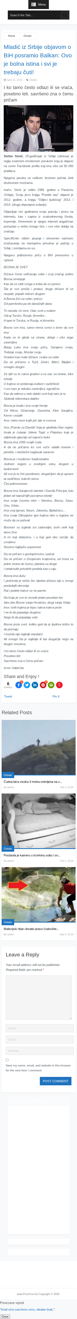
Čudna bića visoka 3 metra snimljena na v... (33, 781)
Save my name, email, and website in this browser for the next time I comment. (38, 1068)
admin (10, 787)
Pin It (56, 696)
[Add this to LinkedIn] (35, 685)
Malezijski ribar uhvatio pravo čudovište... (31, 929)
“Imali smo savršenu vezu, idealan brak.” (27, 1309)
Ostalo (27, 35)
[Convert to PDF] (59, 685)
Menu (42, 4)
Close (5, 1316)
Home (11, 35)
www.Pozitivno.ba (27, 1294)
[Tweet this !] (27, 685)
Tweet (8, 696)
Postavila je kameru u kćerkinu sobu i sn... (32, 855)
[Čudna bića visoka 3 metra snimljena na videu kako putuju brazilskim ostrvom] (39, 747)
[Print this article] (51, 685)
